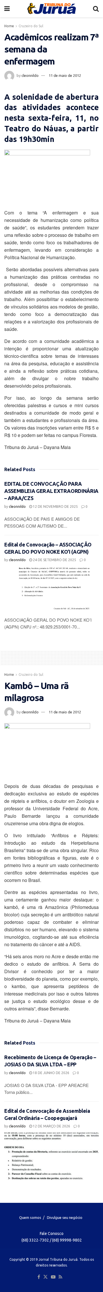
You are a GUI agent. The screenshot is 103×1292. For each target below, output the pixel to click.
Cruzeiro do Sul (31, 26)
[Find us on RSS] (60, 1277)
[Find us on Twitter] (45, 1277)
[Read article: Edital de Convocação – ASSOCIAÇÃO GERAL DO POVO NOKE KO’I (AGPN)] (51, 590)
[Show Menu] (7, 8)
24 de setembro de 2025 (54, 560)
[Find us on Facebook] (38, 1277)
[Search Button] (96, 8)
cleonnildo (30, 75)
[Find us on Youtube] (53, 1277)
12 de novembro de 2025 (55, 506)
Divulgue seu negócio (64, 1217)
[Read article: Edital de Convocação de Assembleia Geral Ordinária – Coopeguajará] (51, 1156)
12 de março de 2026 (51, 1126)
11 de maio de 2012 (65, 75)
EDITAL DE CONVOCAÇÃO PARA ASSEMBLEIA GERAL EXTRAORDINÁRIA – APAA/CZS (51, 491)
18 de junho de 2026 (50, 1073)
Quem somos (30, 1217)
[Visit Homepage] (51, 8)
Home (9, 26)
